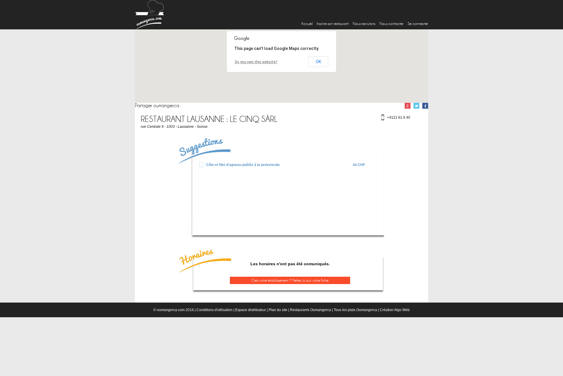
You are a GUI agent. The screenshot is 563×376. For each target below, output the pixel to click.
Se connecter (418, 23)
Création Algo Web (395, 310)
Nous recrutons (364, 23)
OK (318, 61)
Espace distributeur (250, 310)
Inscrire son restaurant (333, 23)
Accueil (307, 23)
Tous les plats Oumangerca (355, 310)
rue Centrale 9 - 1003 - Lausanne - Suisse (174, 127)
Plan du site (278, 310)
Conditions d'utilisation (214, 310)
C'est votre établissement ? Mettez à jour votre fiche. (290, 280)
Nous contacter (391, 23)
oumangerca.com (171, 310)
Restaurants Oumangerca (310, 310)
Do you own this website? (256, 62)
